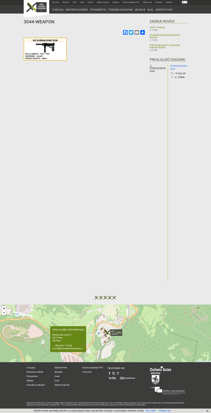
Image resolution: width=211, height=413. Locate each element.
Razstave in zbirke (77, 9)
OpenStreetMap (206, 361)
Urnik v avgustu (157, 27)
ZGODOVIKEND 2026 (178, 67)
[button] (114, 332)
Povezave (158, 2)
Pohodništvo (98, 9)
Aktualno (65, 2)
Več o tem (150, 410)
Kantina (90, 2)
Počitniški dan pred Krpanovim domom (165, 36)
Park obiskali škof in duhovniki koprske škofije (165, 46)
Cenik (82, 2)
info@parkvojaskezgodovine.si (69, 348)
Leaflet (199, 361)
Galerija (140, 9)
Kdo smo (55, 2)
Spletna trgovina (103, 2)
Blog (150, 9)
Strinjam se (164, 410)
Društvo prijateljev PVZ (130, 2)
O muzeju (57, 9)
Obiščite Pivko (164, 9)
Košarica (116, 2)
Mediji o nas (147, 2)
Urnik (74, 2)
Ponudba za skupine (120, 9)
